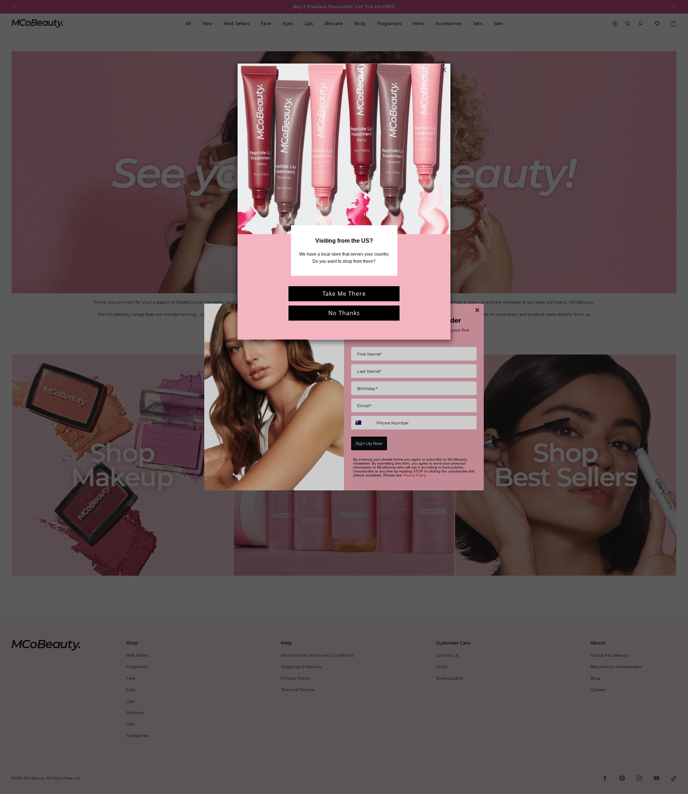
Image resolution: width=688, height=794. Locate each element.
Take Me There (344, 294)
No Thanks (344, 313)
